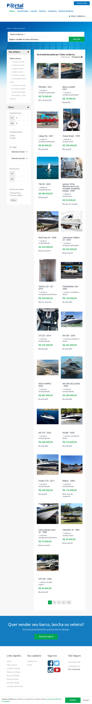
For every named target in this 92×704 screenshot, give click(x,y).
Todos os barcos (15, 58)
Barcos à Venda (13, 676)
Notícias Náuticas (66, 11)
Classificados (22, 11)
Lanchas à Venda (13, 668)
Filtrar (13, 200)
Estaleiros (52, 11)
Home (9, 28)
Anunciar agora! (46, 636)
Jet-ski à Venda (13, 683)
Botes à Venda (12, 679)
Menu (11, 11)
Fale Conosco (12, 665)
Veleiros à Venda (13, 672)
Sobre (9, 661)
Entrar (73, 16)
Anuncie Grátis (82, 3)
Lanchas (33, 11)
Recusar (86, 700)
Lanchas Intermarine (15, 686)
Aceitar (73, 700)
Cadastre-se (81, 16)
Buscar (76, 39)
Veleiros (42, 11)
